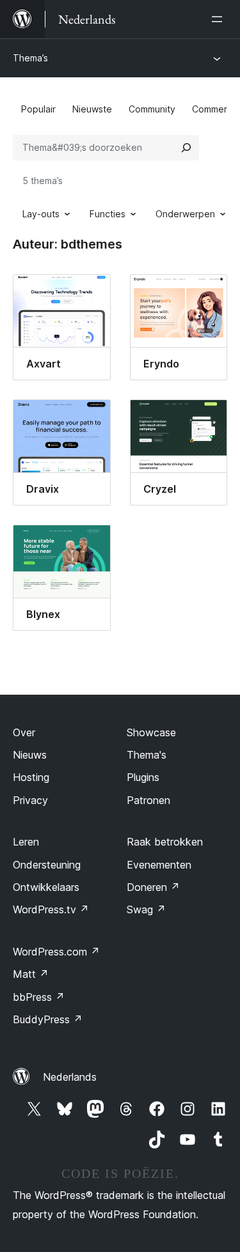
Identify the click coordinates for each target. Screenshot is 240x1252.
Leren (26, 841)
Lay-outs (41, 213)
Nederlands (70, 1076)
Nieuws (30, 754)
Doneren (153, 887)
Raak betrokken (165, 841)
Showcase (151, 732)
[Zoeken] (186, 147)
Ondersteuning (47, 864)
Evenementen (159, 864)
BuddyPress (48, 1019)
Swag (146, 909)
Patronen (148, 800)
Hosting (31, 777)
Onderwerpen (185, 213)
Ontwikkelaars (46, 887)
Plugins (143, 777)
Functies (107, 213)
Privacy (30, 800)
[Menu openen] (219, 19)
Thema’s (30, 57)
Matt (31, 974)
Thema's (146, 754)
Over (24, 732)
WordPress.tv (51, 909)
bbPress (39, 997)
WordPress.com (56, 951)
